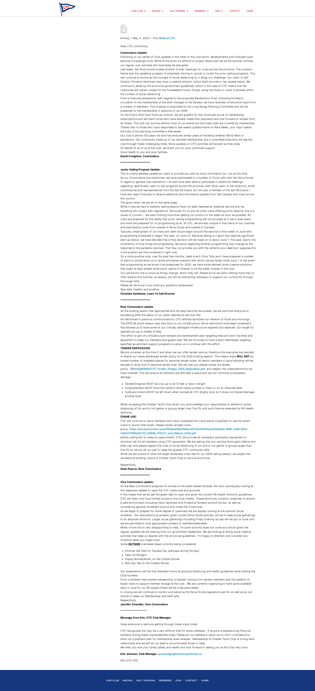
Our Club (112, 680)
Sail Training (145, 680)
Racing (128, 680)
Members (165, 680)
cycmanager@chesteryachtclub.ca (180, 654)
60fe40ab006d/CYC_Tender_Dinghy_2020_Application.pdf (167, 368)
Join (178, 680)
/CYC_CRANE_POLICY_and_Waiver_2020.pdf (167, 433)
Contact (191, 680)
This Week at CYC (164, 38)
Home (205, 680)
